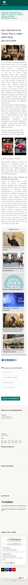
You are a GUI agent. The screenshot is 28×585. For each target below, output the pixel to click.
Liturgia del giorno (14, 558)
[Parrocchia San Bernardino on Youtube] (14, 569)
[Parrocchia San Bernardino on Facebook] (6, 569)
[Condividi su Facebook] (3, 360)
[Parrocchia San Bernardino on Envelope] (3, 569)
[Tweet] (5, 360)
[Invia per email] (15, 360)
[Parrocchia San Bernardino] (10, 3)
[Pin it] (10, 360)
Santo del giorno (14, 549)
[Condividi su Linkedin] (13, 360)
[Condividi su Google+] (8, 360)
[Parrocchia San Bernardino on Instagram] (10, 569)
